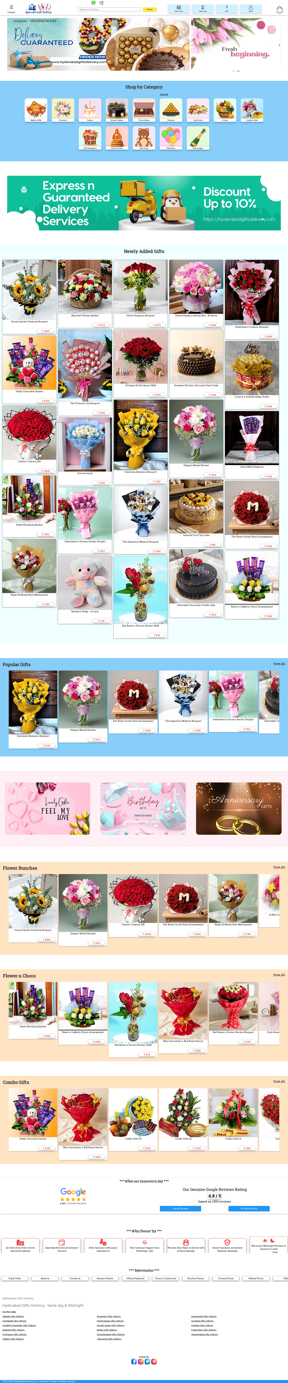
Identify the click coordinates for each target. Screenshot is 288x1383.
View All (279, 663)
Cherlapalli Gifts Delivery (14, 1321)
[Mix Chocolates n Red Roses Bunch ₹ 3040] (184, 983)
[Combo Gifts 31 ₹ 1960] (234, 1090)
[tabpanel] (236, 45)
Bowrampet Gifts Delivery (204, 1316)
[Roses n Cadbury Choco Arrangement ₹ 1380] (84, 983)
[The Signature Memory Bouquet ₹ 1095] (184, 672)
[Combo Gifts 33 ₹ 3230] (134, 1090)
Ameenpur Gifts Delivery (109, 1316)
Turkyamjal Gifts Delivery (109, 1339)
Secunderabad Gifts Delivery (111, 1334)
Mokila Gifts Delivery (107, 1330)
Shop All (164, 94)
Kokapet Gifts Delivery (202, 1325)
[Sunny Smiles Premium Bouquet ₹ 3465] (34, 875)
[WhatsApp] (93, 3)
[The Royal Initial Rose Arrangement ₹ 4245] (134, 672)
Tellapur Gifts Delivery (13, 1339)
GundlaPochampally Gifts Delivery (19, 1325)
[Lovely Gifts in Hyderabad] (48, 845)
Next (280, 45)
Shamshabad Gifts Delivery (204, 1334)
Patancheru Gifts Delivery (204, 1330)
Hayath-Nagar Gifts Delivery (111, 1325)
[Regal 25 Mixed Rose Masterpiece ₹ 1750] (234, 875)
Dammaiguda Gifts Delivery (110, 1321)
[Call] (101, 3)
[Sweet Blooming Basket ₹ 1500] (34, 983)
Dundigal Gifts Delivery (202, 1321)
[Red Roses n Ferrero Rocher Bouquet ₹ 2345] (234, 983)
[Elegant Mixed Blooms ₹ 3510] (84, 672)
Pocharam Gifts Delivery (14, 1334)
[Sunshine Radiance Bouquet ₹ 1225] (34, 672)
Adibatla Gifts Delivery (13, 1316)
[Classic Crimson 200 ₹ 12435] (134, 875)
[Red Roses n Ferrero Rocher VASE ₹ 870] (134, 983)
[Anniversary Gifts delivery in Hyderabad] (238, 845)
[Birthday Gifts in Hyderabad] (143, 845)
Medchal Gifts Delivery (13, 1330)
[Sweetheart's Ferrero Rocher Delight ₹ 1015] (234, 672)
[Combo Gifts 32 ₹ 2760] (184, 1090)
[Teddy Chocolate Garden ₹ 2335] (34, 1090)
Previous (192, 45)
